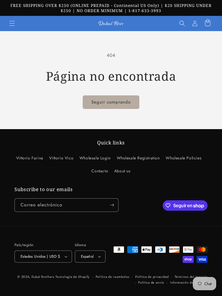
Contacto (99, 171)
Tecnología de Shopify (73, 276)
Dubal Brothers (43, 276)
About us (122, 171)
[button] (12, 23)
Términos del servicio (191, 276)
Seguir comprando (111, 102)
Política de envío (151, 282)
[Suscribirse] (112, 205)
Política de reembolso (113, 276)
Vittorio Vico (61, 158)
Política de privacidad (152, 276)
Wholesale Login (95, 158)
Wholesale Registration (138, 158)
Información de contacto (189, 282)
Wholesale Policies (183, 158)
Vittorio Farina (29, 158)
